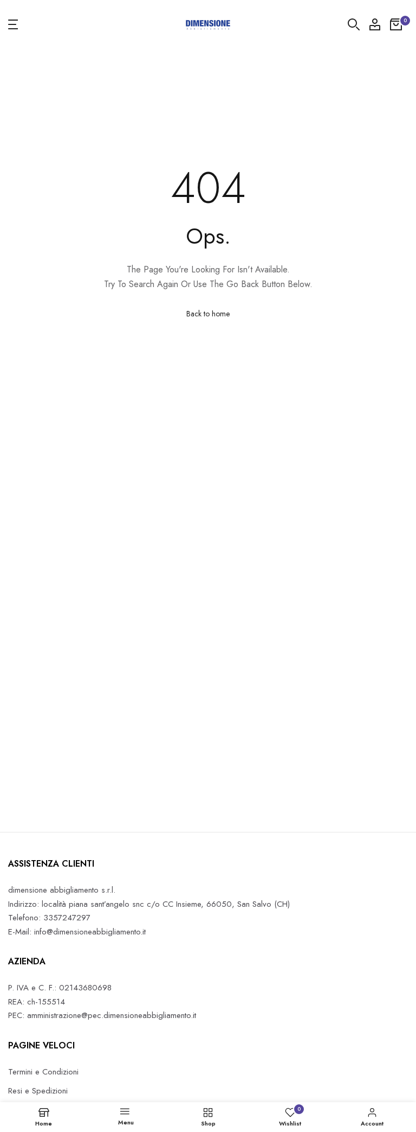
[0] (396, 24)
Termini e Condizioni (43, 1072)
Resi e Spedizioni (38, 1091)
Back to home (208, 313)
